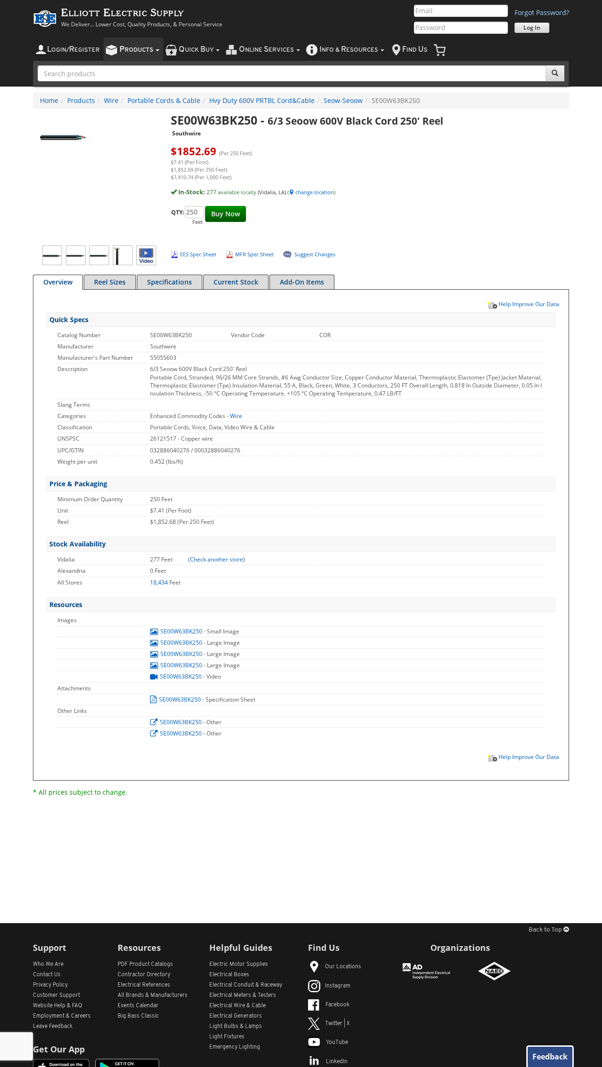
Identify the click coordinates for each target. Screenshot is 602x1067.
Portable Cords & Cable (163, 100)
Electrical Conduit (245, 985)
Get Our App (59, 1049)
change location (314, 192)
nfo (348, 50)
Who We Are (48, 964)
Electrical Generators (235, 1016)
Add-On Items (302, 281)
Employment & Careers (62, 1016)
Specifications (169, 281)
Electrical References (144, 985)
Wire (111, 100)
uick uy (197, 50)
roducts (137, 50)
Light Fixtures (227, 1037)
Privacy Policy (50, 985)
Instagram (337, 986)
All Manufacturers (153, 995)
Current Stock (236, 281)
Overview (57, 281)
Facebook (337, 1005)
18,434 (159, 582)
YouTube (337, 1042)
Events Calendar (138, 1006)
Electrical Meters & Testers (242, 995)
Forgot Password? (542, 12)
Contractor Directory (144, 975)
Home (49, 100)
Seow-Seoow (343, 100)
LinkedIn (337, 1062)
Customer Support (56, 995)
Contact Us (47, 975)
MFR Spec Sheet (254, 254)
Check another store (216, 559)
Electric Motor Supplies (238, 964)
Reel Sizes (110, 281)
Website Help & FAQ (57, 1006)
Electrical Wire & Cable (237, 1006)
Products (81, 100)
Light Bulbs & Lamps (235, 1026)
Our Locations (343, 967)
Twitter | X (337, 1024)
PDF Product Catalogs (145, 964)
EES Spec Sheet (198, 254)
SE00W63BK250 (181, 631)
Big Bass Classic (138, 1016)
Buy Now (225, 213)
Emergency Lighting (234, 1047)
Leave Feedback (52, 1026)
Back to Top (546, 930)
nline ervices (267, 50)
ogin (73, 50)
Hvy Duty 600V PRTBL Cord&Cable (262, 100)
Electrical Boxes (229, 975)
